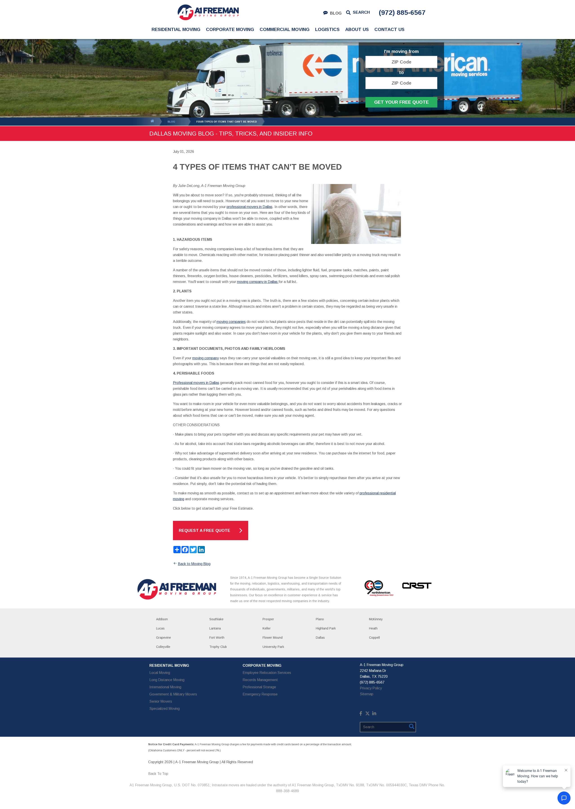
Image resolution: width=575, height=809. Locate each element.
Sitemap (366, 694)
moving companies (231, 322)
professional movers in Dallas (249, 207)
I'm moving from (401, 51)
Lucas (160, 628)
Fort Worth (216, 637)
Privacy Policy (371, 688)
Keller (267, 628)
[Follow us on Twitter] (367, 714)
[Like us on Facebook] (360, 714)
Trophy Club (218, 647)
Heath (373, 628)
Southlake (216, 619)
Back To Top (158, 774)
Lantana (215, 628)
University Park (273, 647)
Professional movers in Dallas (196, 383)
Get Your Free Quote (401, 102)
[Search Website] (411, 727)
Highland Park (326, 628)
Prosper (268, 619)
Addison (162, 619)
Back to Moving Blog (194, 564)
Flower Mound (273, 637)
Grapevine (163, 637)
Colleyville (163, 647)
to (401, 72)
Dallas (320, 637)
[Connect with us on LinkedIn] (374, 714)
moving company (205, 358)
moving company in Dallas (258, 282)
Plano (320, 619)
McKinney (376, 619)
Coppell (374, 637)
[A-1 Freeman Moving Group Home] (208, 12)
